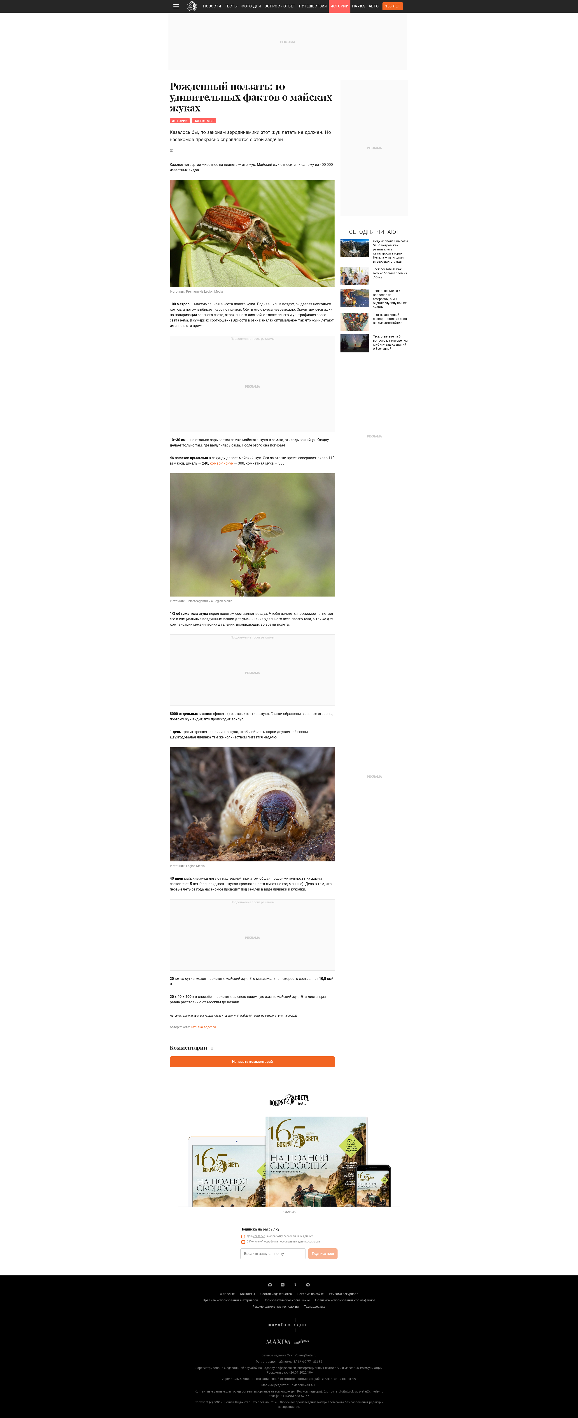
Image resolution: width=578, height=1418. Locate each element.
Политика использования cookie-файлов (345, 1300)
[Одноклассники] (295, 1284)
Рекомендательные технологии (275, 1306)
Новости (212, 6)
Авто (374, 6)
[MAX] (270, 1284)
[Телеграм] (308, 1284)
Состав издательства (276, 1294)
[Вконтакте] (282, 1284)
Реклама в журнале (343, 1294)
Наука (358, 6)
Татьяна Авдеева (203, 1027)
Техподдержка (315, 1306)
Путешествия (313, 6)
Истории (340, 6)
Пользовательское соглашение (286, 1300)
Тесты (231, 6)
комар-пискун (221, 463)
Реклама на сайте (310, 1294)
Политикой (256, 1241)
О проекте (227, 1294)
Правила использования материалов (230, 1300)
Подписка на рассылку (259, 1229)
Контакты (247, 1294)
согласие (259, 1236)
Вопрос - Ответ (280, 6)
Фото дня (251, 6)
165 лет (392, 6)
